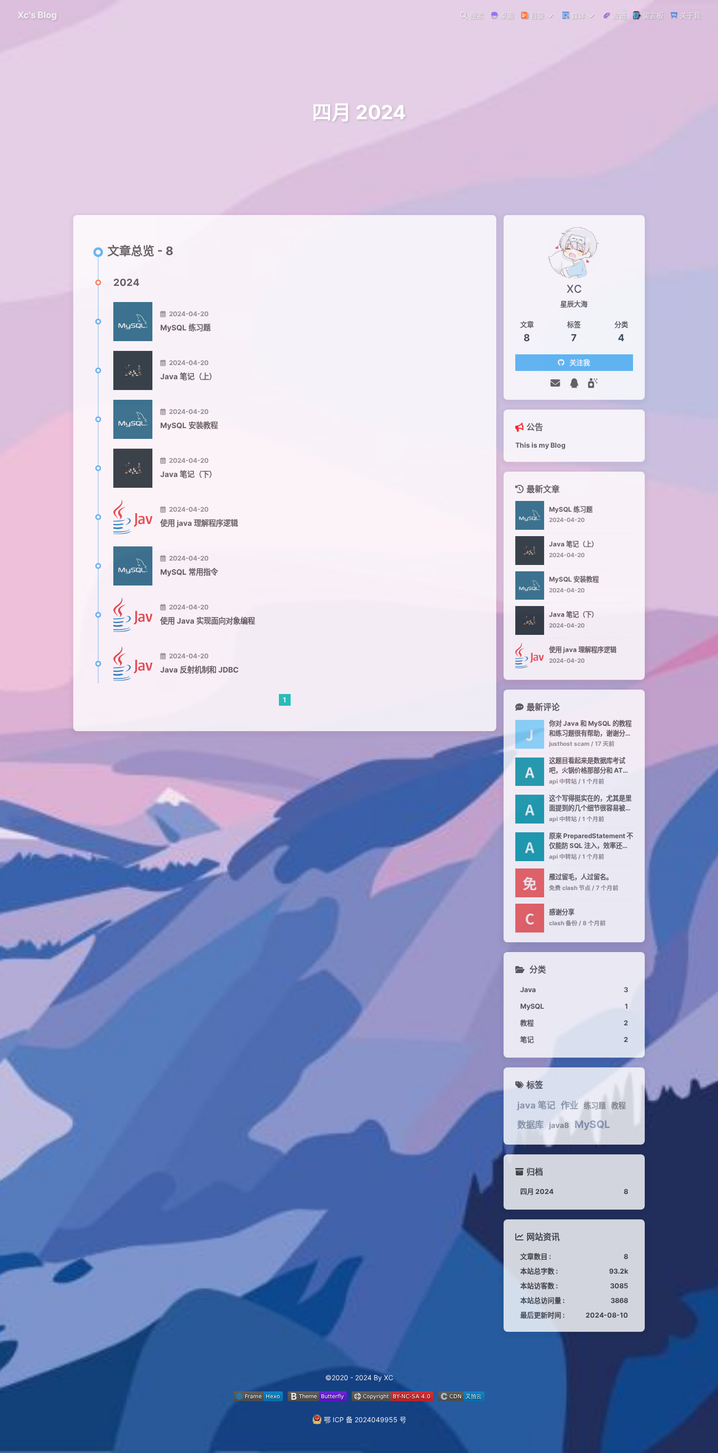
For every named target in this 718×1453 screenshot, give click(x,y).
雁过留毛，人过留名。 (580, 877)
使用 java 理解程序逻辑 (199, 523)
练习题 (595, 1105)
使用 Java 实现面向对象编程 (207, 621)
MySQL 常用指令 (189, 572)
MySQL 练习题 (185, 327)
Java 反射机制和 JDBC (199, 669)
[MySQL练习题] (132, 321)
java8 (559, 1125)
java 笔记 (536, 1105)
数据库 (530, 1124)
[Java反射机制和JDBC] (132, 663)
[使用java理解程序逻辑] (132, 517)
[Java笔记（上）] (132, 370)
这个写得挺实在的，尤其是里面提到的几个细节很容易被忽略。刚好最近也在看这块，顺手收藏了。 (590, 803)
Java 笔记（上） (188, 376)
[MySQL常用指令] (132, 566)
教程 (618, 1105)
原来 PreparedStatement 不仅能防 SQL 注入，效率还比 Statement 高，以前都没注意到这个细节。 (591, 841)
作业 (569, 1105)
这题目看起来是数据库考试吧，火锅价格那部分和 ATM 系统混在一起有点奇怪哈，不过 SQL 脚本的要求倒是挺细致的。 (590, 766)
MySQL (592, 1124)
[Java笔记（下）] (132, 468)
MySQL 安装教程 (189, 425)
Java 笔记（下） (188, 474)
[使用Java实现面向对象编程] (132, 614)
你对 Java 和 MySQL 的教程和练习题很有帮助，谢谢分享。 (590, 728)
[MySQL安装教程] (132, 419)
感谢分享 (561, 912)
